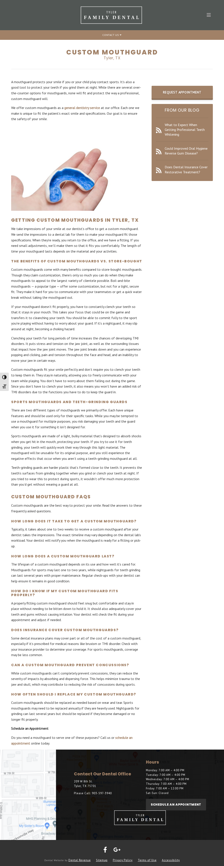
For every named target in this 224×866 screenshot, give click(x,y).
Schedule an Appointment (176, 804)
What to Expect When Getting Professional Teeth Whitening (185, 130)
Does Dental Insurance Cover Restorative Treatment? (186, 169)
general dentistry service (82, 107)
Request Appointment (182, 92)
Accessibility (171, 860)
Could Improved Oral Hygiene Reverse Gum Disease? (186, 150)
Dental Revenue (79, 860)
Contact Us (111, 35)
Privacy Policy (123, 860)
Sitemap (102, 860)
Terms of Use (147, 860)
